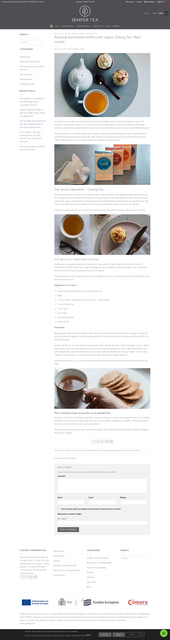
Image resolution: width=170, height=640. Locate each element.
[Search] (51, 26)
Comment (61, 476)
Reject (118, 635)
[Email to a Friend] (102, 442)
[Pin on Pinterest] (107, 442)
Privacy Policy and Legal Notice (66, 570)
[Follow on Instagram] (26, 577)
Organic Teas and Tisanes (98, 558)
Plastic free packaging (96, 568)
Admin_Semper (79, 49)
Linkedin (126, 421)
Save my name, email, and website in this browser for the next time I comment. (91, 509)
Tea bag (90, 572)
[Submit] (44, 42)
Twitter (136, 430)
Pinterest (58, 433)
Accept (105, 635)
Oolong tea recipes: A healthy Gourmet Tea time (32, 148)
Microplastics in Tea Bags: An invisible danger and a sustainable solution (32, 102)
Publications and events (30, 62)
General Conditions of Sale (64, 566)
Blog (109, 26)
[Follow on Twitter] (31, 577)
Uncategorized (26, 79)
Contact (139, 2)
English (159, 2)
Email (91, 498)
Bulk (89, 587)
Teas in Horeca (26, 74)
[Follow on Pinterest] (35, 577)
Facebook (107, 421)
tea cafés (136, 450)
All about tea (25, 57)
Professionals (83, 26)
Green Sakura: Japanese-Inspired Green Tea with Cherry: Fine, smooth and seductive (31, 137)
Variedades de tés (27, 84)
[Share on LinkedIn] (111, 442)
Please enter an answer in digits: (69, 514)
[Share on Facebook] (93, 442)
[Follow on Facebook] (22, 577)
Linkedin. (69, 433)
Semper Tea (98, 26)
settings (88, 635)
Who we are (130, 2)
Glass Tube (91, 582)
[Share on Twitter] (98, 442)
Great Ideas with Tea (125, 450)
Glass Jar (91, 577)
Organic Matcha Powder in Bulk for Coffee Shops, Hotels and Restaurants (32, 113)
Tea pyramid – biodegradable (99, 563)
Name (60, 498)
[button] (149, 1)
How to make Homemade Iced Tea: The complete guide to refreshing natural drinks (33, 124)
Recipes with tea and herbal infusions (31, 68)
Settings (132, 635)
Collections (67, 26)
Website (123, 498)
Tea (56, 26)
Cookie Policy (59, 575)
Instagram (116, 421)
